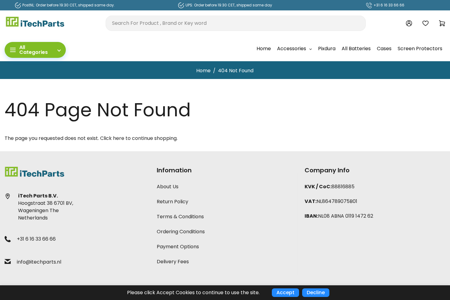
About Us (167, 186)
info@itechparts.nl (39, 261)
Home (203, 70)
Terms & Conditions (180, 216)
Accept (285, 292)
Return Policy (172, 201)
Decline (316, 292)
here (118, 138)
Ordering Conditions (181, 231)
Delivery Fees (173, 261)
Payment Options (178, 246)
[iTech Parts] (35, 22)
